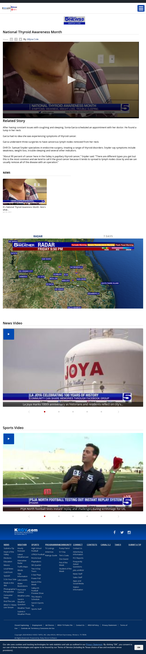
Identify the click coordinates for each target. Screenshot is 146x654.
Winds (20, 570)
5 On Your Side (10, 579)
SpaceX (7, 575)
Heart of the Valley (9, 553)
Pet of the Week (63, 563)
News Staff (77, 573)
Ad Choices (49, 625)
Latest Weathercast (23, 555)
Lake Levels (22, 580)
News (6, 544)
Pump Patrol (64, 548)
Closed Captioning (22, 625)
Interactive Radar (22, 561)
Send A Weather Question (22, 602)
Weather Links (24, 595)
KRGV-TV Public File (65, 625)
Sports (35, 544)
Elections (7, 558)
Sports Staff (36, 609)
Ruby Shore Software (48, 638)
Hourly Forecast (21, 549)
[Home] (19, 8)
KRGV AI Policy (93, 625)
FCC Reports (78, 558)
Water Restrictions (23, 584)
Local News (8, 568)
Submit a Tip (9, 548)
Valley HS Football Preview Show (37, 590)
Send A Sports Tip (37, 604)
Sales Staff (77, 577)
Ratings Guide (51, 555)
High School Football (36, 549)
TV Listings (49, 548)
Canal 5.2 (105, 544)
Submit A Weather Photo (24, 612)
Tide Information (23, 575)
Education (8, 561)
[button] (71, 80)
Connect (78, 544)
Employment (37, 625)
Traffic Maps (23, 566)
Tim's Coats (64, 555)
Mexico (7, 565)
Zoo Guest (63, 559)
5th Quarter (36, 565)
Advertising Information (78, 553)
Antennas (49, 552)
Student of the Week (65, 569)
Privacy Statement (109, 625)
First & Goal (36, 558)
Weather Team (24, 608)
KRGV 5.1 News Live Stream (10, 606)
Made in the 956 (9, 584)
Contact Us (77, 548)
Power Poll (35, 578)
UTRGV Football (37, 554)
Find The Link (9, 601)
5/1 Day (62, 552)
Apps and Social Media (78, 582)
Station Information (78, 588)
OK (138, 647)
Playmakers (36, 561)
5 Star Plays (36, 574)
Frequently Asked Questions (77, 564)
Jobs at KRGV (78, 570)
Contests (92, 544)
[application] (71, 80)
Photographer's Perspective (10, 590)
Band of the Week (36, 583)
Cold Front (8, 572)
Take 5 (118, 544)
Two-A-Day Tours (35, 569)
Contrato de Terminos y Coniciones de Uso (37, 628)
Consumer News (8, 596)
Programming (51, 544)
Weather (22, 544)
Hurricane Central (22, 590)
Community (65, 544)
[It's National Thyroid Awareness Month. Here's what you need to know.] (25, 192)
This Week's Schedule (36, 598)
